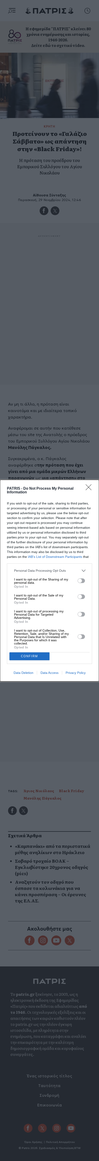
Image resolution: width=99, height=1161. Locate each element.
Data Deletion (23, 673)
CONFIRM (29, 656)
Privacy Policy (76, 673)
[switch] (81, 580)
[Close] (90, 488)
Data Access (49, 673)
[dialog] (49, 580)
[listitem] (49, 570)
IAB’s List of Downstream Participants (55, 557)
